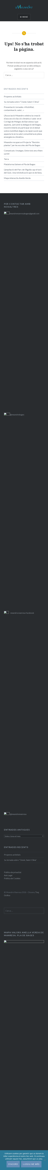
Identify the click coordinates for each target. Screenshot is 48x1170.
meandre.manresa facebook (22, 613)
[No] (44, 1160)
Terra (6, 159)
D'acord (13, 1164)
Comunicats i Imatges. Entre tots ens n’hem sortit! (23, 152)
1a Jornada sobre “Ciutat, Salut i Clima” (21, 101)
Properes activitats (12, 96)
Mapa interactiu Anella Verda (17, 178)
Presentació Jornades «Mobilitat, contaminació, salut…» (19, 108)
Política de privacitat (12, 872)
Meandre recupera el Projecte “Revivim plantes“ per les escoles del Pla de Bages (22, 143)
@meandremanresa (18, 814)
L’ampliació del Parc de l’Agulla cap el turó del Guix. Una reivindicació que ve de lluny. (23, 171)
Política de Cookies (12, 878)
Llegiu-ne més (31, 1164)
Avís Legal (8, 875)
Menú (25, 17)
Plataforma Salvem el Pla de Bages (19, 164)
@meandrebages (17, 415)
